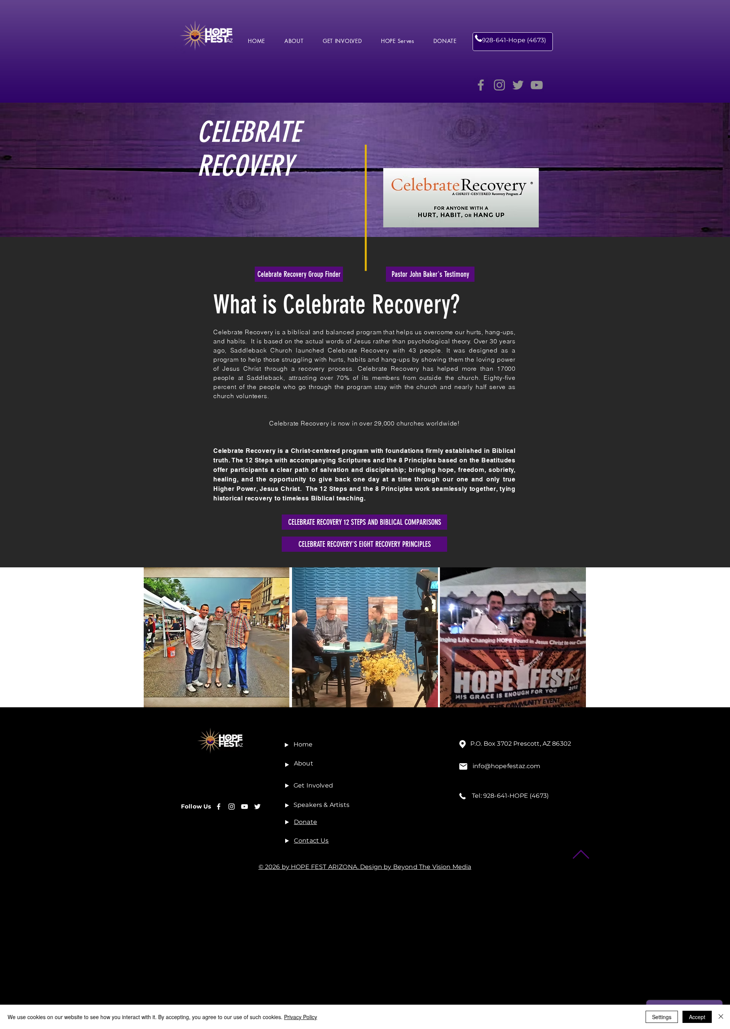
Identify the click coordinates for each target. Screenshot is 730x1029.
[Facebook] (480, 85)
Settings (661, 1017)
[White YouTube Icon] (244, 806)
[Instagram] (499, 85)
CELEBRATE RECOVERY (248, 149)
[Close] (720, 1017)
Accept (697, 1017)
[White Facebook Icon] (218, 806)
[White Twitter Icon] (257, 806)
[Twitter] (518, 85)
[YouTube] (536, 85)
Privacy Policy (300, 1017)
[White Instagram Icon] (231, 806)
